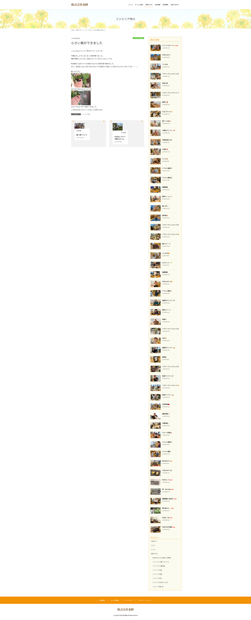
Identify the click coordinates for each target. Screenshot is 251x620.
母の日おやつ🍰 (167, 461)
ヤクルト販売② (167, 168)
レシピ (153, 549)
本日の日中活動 (168, 527)
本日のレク (167, 480)
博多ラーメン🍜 (167, 196)
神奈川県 (165, 83)
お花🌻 (164, 338)
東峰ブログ (154, 554)
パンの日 (165, 64)
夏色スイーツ (166, 310)
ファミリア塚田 (157, 574)
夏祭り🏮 (165, 102)
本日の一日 (167, 518)
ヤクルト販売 (166, 451)
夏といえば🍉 (166, 121)
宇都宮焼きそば (167, 140)
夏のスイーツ (166, 244)
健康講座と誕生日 (169, 499)
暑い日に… (165, 206)
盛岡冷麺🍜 (165, 414)
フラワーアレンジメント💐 (170, 234)
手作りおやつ (166, 55)
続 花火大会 (168, 489)
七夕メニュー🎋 (167, 263)
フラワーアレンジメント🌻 (170, 385)
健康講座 (165, 187)
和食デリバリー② (167, 376)
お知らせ (154, 541)
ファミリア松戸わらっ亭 (160, 582)
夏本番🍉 (165, 215)
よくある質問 (114, 600)
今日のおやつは (167, 470)
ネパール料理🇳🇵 (167, 433)
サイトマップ (128, 600)
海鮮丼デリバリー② (168, 300)
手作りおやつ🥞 (167, 281)
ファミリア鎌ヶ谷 (157, 587)
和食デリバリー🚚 (168, 395)
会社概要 (102, 600)
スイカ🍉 (165, 159)
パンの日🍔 (166, 253)
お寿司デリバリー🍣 (168, 130)
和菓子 (164, 319)
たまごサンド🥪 (167, 112)
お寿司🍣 (165, 149)
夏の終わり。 (168, 508)
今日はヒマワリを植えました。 (119, 137)
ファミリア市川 (138, 38)
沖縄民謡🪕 (165, 423)
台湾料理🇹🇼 (165, 404)
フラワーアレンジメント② (170, 74)
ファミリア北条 (157, 570)
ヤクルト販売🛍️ (167, 178)
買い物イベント (81, 135)
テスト (153, 545)
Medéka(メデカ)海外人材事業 (161, 558)
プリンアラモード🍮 (170, 45)
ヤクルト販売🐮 (167, 291)
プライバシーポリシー (145, 600)
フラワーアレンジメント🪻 (170, 93)
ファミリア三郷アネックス (160, 562)
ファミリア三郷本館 (158, 566)
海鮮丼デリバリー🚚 (168, 348)
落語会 (164, 357)
